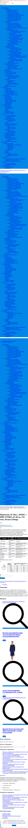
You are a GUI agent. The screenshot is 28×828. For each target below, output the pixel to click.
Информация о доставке (5, 525)
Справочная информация (10, 164)
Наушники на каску (12, 138)
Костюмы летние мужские (16, 34)
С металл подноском (9, 90)
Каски (6, 122)
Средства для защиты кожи (11, 123)
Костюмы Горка (8, 71)
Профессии (7, 9)
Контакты (6, 165)
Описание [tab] (5, 584)
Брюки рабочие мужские (15, 41)
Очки (9, 126)
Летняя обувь (11, 45)
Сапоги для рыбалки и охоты (11, 94)
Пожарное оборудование (10, 115)
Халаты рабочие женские (13, 75)
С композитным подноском (11, 92)
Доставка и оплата (9, 167)
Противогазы (8, 117)
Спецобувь (5, 87)
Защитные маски (11, 120)
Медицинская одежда (10, 64)
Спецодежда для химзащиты (14, 25)
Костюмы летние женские (16, 36)
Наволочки (10, 145)
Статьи (4, 162)
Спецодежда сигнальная (13, 23)
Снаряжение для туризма (10, 72)
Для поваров (8, 98)
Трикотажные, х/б (9, 107)
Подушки (7, 150)
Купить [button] (4, 640)
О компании (8, 168)
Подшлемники (8, 102)
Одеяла (6, 151)
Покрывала (10, 149)
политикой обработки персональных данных (17, 822)
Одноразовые (8, 106)
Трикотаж (7, 79)
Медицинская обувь (12, 67)
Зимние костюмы (11, 58)
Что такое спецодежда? (10, 163)
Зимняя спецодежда (9, 46)
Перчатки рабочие (7, 105)
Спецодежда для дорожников (14, 18)
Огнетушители (11, 116)
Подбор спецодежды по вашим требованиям (15, 158)
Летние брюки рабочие (13, 40)
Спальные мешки (12, 73)
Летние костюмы (11, 33)
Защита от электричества (10, 141)
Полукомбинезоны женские (16, 39)
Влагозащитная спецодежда (14, 24)
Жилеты (7, 85)
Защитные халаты (12, 78)
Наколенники (8, 136)
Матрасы (7, 156)
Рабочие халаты (8, 74)
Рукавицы (7, 110)
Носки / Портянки (12, 82)
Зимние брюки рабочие (13, 51)
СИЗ (4, 114)
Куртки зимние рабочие (13, 47)
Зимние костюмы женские (16, 60)
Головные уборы (6, 95)
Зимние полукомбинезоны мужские (18, 55)
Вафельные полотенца (13, 155)
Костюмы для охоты (12, 11)
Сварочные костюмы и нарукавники (16, 14)
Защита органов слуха (10, 137)
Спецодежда (5, 7)
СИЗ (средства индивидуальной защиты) (12, 815)
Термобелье (10, 81)
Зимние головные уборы (13, 62)
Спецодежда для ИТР (12, 20)
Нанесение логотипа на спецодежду (13, 161)
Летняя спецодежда (9, 28)
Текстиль (5, 142)
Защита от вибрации (9, 112)
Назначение (7, 21)
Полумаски (10, 121)
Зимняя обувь (11, 61)
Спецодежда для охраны (13, 12)
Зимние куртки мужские (15, 48)
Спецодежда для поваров (13, 13)
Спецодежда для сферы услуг (14, 17)
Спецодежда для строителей (14, 19)
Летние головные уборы (13, 44)
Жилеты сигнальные (9, 133)
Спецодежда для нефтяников (14, 16)
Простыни (10, 148)
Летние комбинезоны (12, 43)
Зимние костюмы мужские (16, 59)
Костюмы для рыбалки (13, 10)
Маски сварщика (11, 127)
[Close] (0, 561)
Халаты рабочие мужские (13, 76)
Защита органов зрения (10, 124)
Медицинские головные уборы (15, 68)
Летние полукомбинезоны (13, 37)
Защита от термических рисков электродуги (17, 27)
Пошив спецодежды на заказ (11, 159)
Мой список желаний (7, 342)
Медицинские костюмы (13, 65)
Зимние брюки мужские (15, 52)
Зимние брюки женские (15, 53)
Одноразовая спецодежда (10, 86)
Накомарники (8, 103)
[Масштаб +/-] (0, 826)
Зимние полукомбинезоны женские (18, 57)
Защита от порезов (9, 113)
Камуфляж (7, 69)
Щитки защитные (12, 128)
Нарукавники (11, 130)
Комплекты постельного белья (14, 144)
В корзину (2, 578)
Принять (14, 825)
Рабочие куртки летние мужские (17, 31)
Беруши (9, 140)
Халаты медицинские (12, 66)
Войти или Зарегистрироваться (10, 341)
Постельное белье (9, 143)
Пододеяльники (11, 147)
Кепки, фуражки (9, 99)
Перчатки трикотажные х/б (20, 581)
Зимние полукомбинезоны (14, 54)
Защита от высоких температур (15, 26)
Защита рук (7, 129)
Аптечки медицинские (10, 135)
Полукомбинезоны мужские (16, 38)
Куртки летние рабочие (13, 30)
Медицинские (8, 96)
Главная (2, 506)
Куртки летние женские (15, 32)
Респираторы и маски (10, 119)
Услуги (4, 157)
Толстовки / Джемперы (13, 83)
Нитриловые (8, 108)
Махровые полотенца (12, 154)
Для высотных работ (9, 134)
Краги (6, 109)
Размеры (2, 558)
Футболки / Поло (11, 80)
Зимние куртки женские (15, 50)
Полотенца (7, 152)
